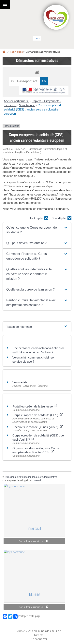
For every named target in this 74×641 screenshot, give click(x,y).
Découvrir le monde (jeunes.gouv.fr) (35, 427)
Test (37, 38)
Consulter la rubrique (31, 541)
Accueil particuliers (16, 101)
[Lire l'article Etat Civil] (34, 503)
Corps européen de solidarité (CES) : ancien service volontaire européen (33, 109)
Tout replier (37, 218)
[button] (36, 230)
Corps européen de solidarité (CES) (35, 415)
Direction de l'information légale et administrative (31, 477)
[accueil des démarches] (37, 72)
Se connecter (39, 639)
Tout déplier (59, 218)
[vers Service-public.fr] (43, 91)
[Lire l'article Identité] (34, 569)
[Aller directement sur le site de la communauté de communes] (56, 17)
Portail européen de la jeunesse (32, 406)
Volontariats (27, 105)
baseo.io (37, 480)
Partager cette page (29, 616)
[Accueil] (4, 51)
